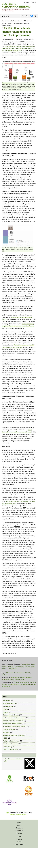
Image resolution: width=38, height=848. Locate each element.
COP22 (27, 673)
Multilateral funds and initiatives (13, 735)
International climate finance (12, 21)
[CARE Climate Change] (28, 795)
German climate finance (11, 715)
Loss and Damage (9, 729)
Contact (19, 839)
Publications (19, 831)
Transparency (6, 25)
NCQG (5, 738)
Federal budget (8, 706)
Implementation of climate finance (14, 718)
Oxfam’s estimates (7, 83)
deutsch (24, 16)
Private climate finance (21, 23)
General (5, 712)
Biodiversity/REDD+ (9, 703)
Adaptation (6, 700)
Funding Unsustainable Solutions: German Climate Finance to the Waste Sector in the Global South (19, 684)
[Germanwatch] (9, 805)
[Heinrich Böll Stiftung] (19, 816)
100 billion (9, 673)
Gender (5, 709)
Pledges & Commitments (16, 667)
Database (19, 828)
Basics (19, 825)
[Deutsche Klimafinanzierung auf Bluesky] (31, 16)
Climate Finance (19, 673)
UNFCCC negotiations (10, 749)
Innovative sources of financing (13, 721)
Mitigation (6, 732)
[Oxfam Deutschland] (9, 782)
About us (19, 833)
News (19, 822)
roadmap (5, 675)
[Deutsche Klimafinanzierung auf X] (35, 16)
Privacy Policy (19, 844)
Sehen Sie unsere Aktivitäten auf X (13, 760)
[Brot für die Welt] (28, 782)
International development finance (14, 726)
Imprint (19, 842)
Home (19, 836)
